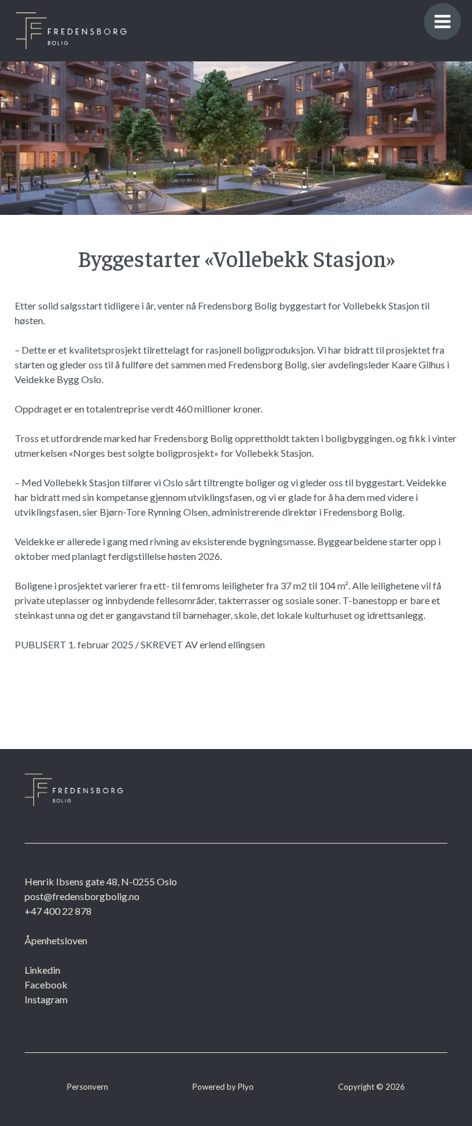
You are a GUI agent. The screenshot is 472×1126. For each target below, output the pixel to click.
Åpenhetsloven (56, 940)
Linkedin (42, 970)
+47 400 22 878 (58, 911)
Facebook (46, 984)
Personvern (87, 1087)
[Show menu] (442, 21)
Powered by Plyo (223, 1087)
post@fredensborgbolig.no (82, 896)
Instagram (46, 999)
